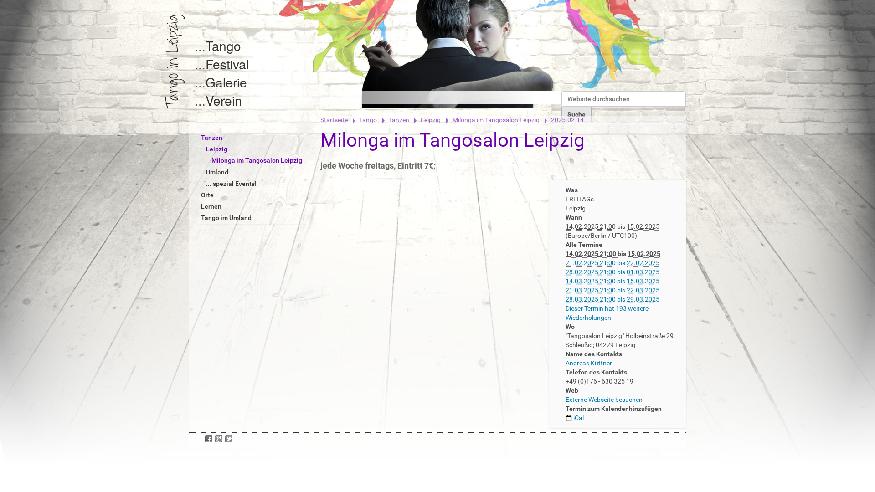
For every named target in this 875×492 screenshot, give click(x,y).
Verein (224, 100)
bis (612, 262)
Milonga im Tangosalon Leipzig (496, 119)
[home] (175, 61)
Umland (217, 172)
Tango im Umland (226, 217)
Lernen (211, 206)
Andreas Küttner (589, 363)
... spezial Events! (231, 183)
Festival (227, 64)
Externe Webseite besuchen (604, 399)
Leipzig (431, 119)
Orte (207, 195)
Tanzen (399, 119)
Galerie (226, 82)
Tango (223, 45)
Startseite (334, 119)
